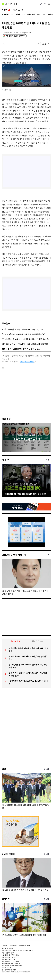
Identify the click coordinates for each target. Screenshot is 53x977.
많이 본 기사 (15, 641)
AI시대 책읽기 (8, 854)
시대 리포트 (7, 418)
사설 (4, 769)
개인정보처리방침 (24, 945)
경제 (18, 14)
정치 (12, 14)
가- (38, 44)
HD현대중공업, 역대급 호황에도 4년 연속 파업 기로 (22, 329)
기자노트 (6, 899)
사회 (44, 14)
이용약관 (4, 945)
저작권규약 (13, 945)
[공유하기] (41, 4)
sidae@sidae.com (27, 361)
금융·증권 (31, 14)
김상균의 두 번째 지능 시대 (14, 554)
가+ (49, 44)
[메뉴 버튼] (49, 4)
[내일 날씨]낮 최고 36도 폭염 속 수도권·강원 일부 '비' (23, 334)
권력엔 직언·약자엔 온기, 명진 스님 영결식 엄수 (21, 349)
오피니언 (5, 14)
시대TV (5, 459)
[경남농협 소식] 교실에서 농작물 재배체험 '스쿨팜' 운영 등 (25, 339)
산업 (23, 14)
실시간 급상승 (37, 641)
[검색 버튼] (45, 3)
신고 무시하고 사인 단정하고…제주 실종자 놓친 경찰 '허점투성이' (26, 344)
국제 (38, 14)
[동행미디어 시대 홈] (9, 4)
